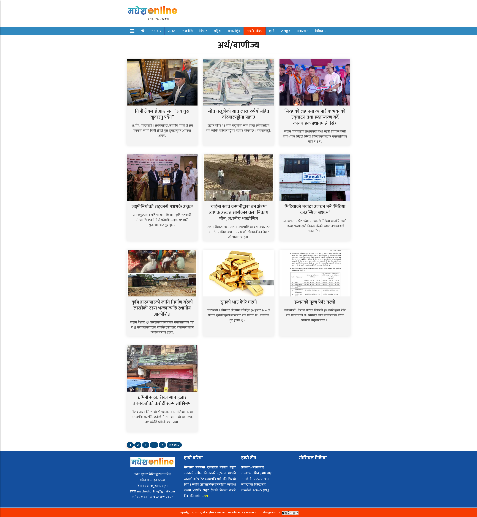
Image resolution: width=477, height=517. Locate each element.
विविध (319, 31)
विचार (203, 31)
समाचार (156, 31)
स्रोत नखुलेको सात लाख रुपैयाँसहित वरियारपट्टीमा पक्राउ (238, 114)
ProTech (251, 512)
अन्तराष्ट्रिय (234, 31)
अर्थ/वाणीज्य (254, 31)
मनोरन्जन (303, 31)
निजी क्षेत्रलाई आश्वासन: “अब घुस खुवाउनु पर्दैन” (162, 114)
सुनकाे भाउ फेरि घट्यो (238, 302)
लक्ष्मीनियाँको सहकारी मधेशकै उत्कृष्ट (162, 206)
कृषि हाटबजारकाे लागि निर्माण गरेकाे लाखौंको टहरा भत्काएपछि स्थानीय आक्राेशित (162, 308)
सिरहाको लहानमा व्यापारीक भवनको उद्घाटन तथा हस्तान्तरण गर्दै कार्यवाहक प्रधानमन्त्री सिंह (314, 117)
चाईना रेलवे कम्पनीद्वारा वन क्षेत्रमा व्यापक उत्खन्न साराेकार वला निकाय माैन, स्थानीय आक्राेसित (238, 213)
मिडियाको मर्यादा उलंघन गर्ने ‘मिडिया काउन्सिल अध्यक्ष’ (315, 210)
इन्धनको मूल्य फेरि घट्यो (314, 302)
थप (206, 496)
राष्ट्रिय (217, 31)
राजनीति (187, 31)
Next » (174, 445)
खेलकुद (285, 31)
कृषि (271, 31)
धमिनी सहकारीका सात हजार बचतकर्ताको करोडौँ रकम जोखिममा (162, 401)
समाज (172, 31)
